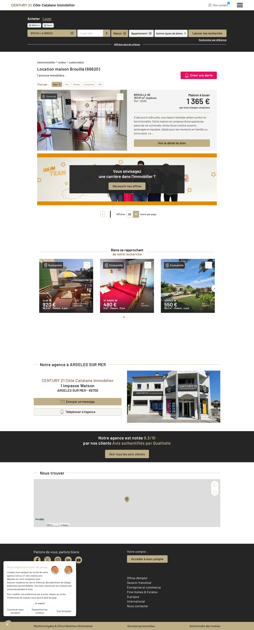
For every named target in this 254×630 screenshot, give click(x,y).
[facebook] (37, 560)
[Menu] (240, 4)
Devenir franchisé (139, 583)
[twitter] (47, 560)
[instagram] (57, 560)
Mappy (65, 525)
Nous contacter (137, 606)
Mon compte (220, 5)
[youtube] (78, 560)
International (136, 601)
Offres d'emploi (137, 578)
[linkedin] (68, 560)
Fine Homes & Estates (142, 592)
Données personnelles (141, 626)
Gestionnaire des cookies (205, 626)
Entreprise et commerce (144, 587)
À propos (133, 597)
